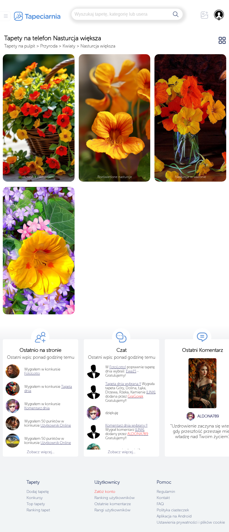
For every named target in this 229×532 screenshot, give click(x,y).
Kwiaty (69, 46)
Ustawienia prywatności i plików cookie (191, 522)
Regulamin (166, 491)
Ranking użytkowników (114, 497)
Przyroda (49, 46)
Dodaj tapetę (38, 491)
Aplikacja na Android (174, 516)
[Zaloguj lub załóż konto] (219, 14)
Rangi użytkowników (112, 510)
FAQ (160, 504)
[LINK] (139, 430)
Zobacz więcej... (40, 452)
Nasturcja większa (97, 46)
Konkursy (35, 497)
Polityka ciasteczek (173, 510)
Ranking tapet (38, 510)
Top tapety (36, 504)
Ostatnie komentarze (112, 504)
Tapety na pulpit (19, 46)
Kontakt (163, 497)
